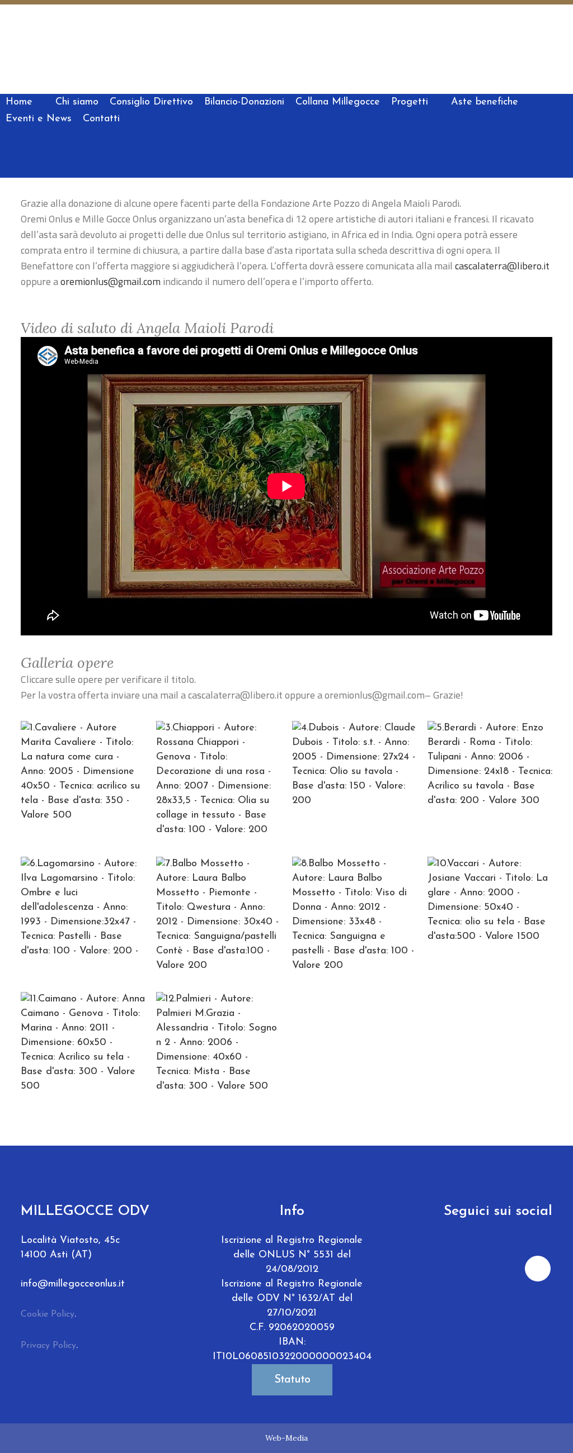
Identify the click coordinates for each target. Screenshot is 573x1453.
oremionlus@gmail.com (110, 281)
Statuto (292, 1379)
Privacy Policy (48, 1345)
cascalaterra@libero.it (502, 265)
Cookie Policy (47, 1314)
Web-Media (286, 1438)
